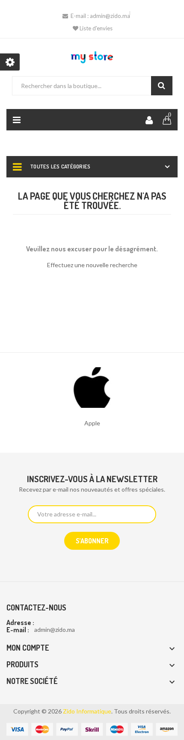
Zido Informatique (87, 711)
